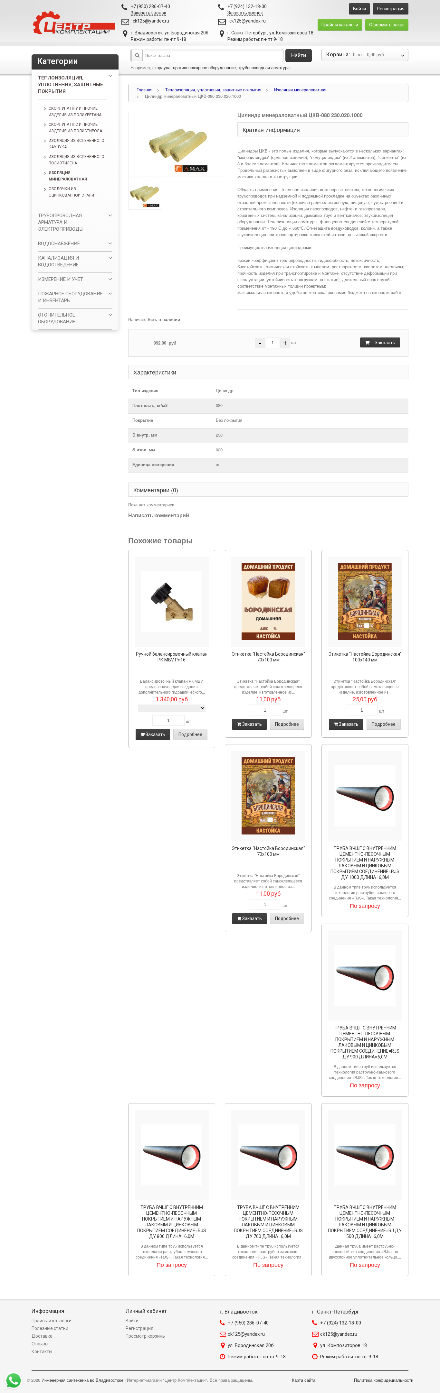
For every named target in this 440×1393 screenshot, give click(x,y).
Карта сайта (303, 1380)
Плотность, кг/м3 (149, 405)
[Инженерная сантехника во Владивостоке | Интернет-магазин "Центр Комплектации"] (76, 23)
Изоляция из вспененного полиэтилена (76, 159)
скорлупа (161, 67)
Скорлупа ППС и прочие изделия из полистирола (75, 127)
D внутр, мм (145, 435)
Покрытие (142, 420)
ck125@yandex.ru (151, 20)
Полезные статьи (50, 1328)
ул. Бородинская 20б (251, 1345)
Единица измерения (153, 464)
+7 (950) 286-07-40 (248, 1323)
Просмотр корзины (146, 1336)
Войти (359, 8)
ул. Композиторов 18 (343, 1345)
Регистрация (391, 8)
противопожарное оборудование (204, 67)
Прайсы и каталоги (52, 1320)
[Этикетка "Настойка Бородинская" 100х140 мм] (365, 602)
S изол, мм (143, 450)
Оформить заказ (387, 24)
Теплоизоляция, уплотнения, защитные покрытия (70, 84)
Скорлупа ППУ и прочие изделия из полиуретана (75, 111)
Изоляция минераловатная (68, 176)
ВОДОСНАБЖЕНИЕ (59, 243)
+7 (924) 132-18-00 (340, 1323)
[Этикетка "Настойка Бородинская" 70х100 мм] (268, 602)
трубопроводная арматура (264, 67)
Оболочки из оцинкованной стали (71, 192)
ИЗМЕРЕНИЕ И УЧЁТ (60, 279)
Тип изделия (145, 390)
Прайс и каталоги (339, 24)
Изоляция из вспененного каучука (76, 143)
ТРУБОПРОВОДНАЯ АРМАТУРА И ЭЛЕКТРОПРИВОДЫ (60, 222)
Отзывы (40, 1343)
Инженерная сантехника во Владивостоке (82, 1380)
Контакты (42, 1351)
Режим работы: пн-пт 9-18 (257, 1357)
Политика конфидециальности (383, 1380)
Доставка (42, 1336)
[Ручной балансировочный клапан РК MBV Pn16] (172, 602)
